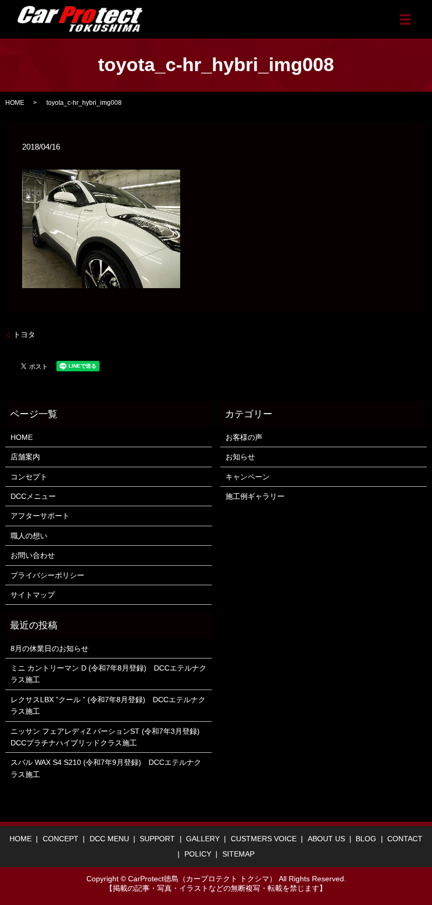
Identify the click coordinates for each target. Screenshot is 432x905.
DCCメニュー (33, 496)
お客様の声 (243, 437)
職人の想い (29, 536)
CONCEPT (60, 838)
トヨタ (24, 334)
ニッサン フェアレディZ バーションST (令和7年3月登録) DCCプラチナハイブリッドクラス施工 (109, 737)
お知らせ (240, 456)
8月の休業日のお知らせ (50, 648)
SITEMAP (238, 854)
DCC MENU (109, 838)
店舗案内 (25, 456)
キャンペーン (247, 477)
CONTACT (405, 838)
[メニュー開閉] (405, 19)
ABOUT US (326, 838)
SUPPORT (157, 838)
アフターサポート (40, 515)
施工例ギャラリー (254, 496)
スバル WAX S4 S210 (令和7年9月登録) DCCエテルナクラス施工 (106, 768)
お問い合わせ (33, 555)
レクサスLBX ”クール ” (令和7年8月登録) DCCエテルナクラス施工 (108, 705)
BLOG (366, 838)
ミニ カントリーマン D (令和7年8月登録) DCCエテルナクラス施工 (109, 674)
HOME (14, 102)
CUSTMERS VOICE (264, 838)
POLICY (197, 854)
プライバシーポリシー (47, 575)
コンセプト (29, 477)
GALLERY (203, 838)
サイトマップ (33, 595)
